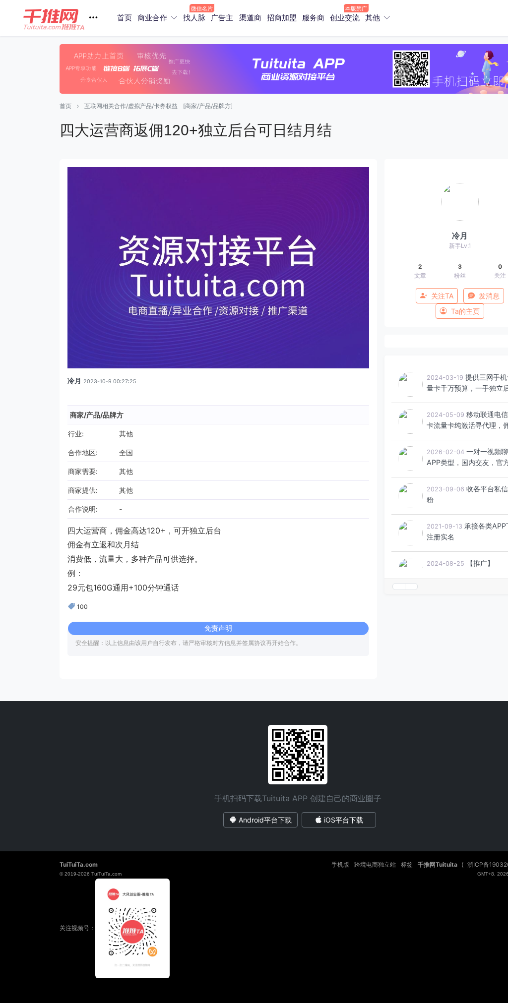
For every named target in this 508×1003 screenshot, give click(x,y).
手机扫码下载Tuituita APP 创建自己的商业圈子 (297, 798)
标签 (407, 864)
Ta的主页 (465, 311)
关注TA (442, 296)
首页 (124, 17)
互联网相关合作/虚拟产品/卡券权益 (131, 106)
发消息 (489, 296)
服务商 (313, 17)
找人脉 (194, 17)
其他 (372, 17)
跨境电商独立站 (375, 864)
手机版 (340, 864)
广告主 (222, 17)
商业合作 (152, 17)
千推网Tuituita (437, 864)
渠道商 (250, 17)
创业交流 (345, 17)
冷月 (74, 380)
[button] (64, 18)
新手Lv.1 (460, 245)
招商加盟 (282, 17)
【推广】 (480, 563)
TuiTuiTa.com (79, 864)
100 (82, 606)
